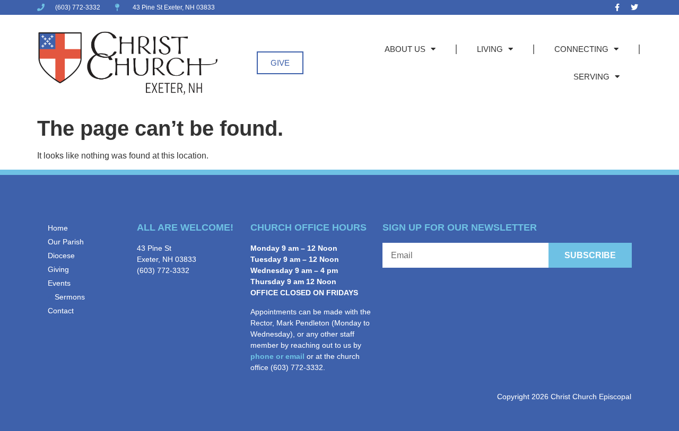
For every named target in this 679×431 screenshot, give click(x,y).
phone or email (277, 356)
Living (490, 49)
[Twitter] (634, 7)
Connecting (581, 49)
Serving (591, 76)
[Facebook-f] (617, 7)
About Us (405, 49)
